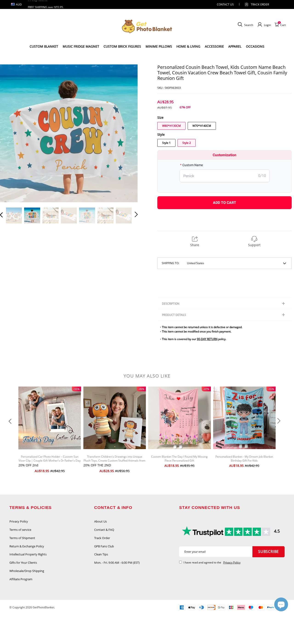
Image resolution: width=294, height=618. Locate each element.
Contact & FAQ (104, 530)
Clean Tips (101, 554)
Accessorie (214, 46)
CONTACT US (225, 4)
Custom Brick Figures (122, 46)
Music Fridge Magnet (81, 46)
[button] (10, 133)
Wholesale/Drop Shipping (26, 571)
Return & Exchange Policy (26, 546)
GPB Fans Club (104, 546)
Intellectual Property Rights (28, 554)
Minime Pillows (159, 46)
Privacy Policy (18, 521)
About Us (100, 521)
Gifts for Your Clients (23, 562)
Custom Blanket (44, 46)
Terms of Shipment (22, 538)
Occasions (255, 46)
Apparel (234, 46)
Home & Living (188, 46)
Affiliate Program (20, 579)
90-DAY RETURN (207, 339)
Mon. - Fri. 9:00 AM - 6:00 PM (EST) (117, 562)
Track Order (260, 4)
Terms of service (20, 530)
